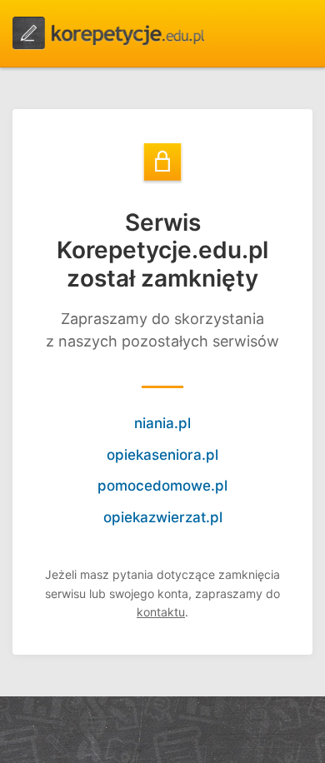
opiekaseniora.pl (162, 454)
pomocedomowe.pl (163, 485)
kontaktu (161, 612)
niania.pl (162, 423)
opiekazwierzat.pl (162, 517)
